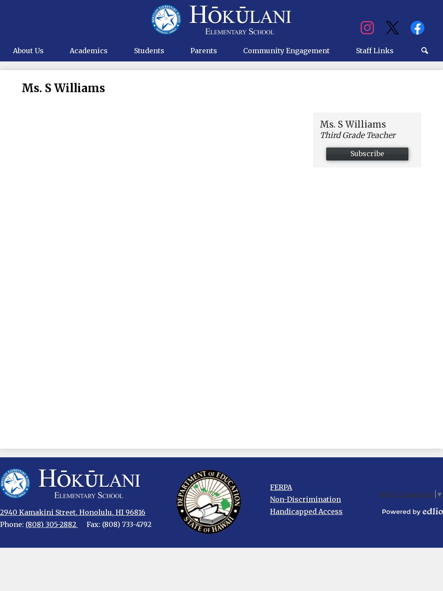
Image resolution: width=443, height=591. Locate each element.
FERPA (281, 487)
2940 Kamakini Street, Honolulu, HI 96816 (72, 512)
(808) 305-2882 (52, 524)
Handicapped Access (306, 511)
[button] (28, 50)
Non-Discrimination (305, 499)
